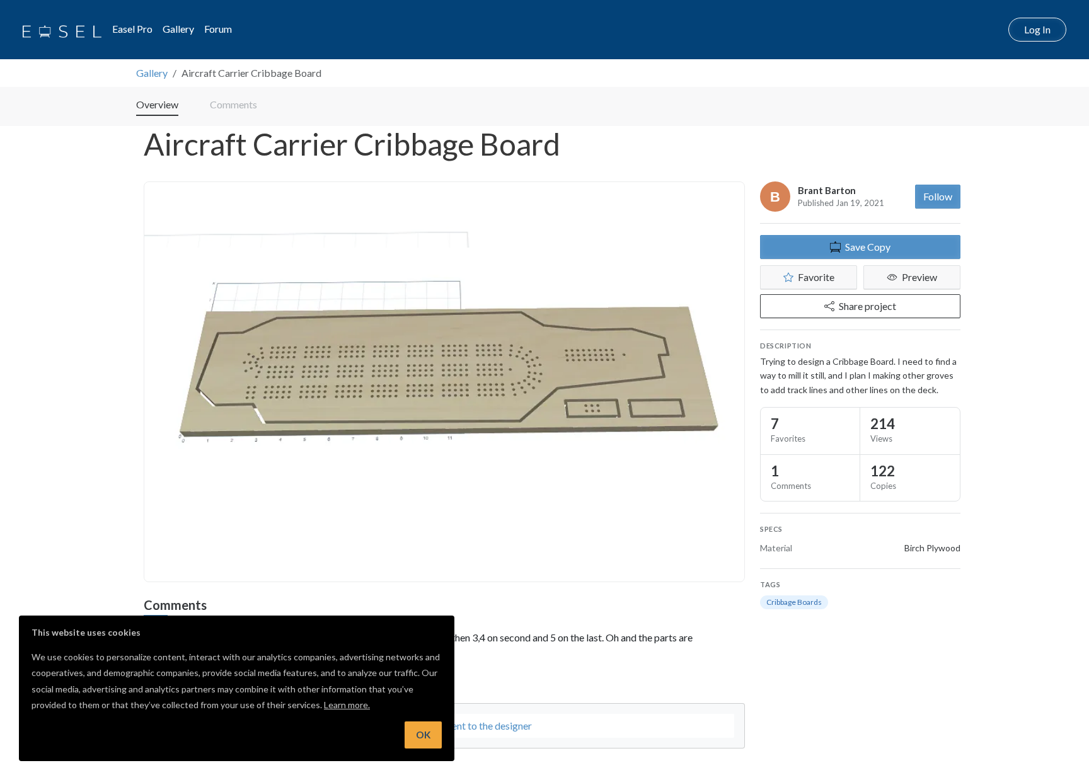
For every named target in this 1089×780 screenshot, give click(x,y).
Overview (157, 104)
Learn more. (347, 704)
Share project (867, 306)
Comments (233, 104)
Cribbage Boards (794, 602)
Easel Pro (132, 29)
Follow (937, 196)
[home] (62, 29)
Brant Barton (827, 190)
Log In (1037, 29)
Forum (218, 29)
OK (423, 734)
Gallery (178, 29)
